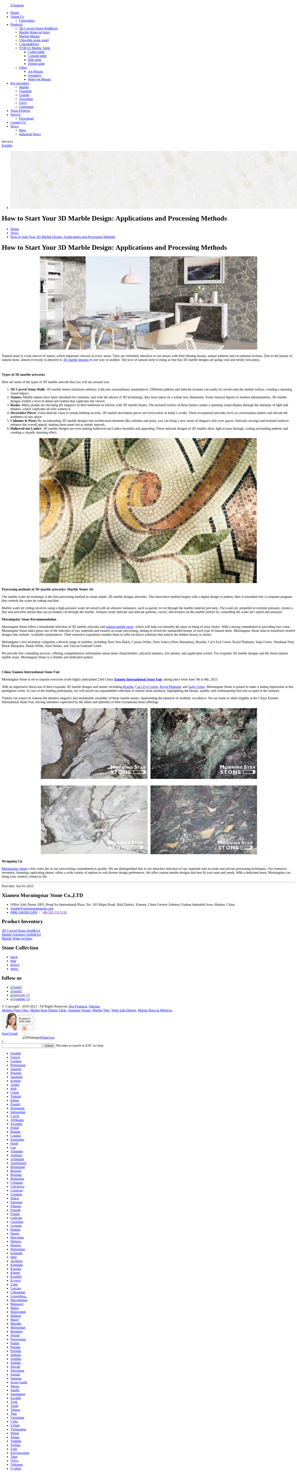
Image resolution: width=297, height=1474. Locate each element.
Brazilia (128, 687)
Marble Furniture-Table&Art (21, 934)
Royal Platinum (170, 687)
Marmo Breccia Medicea (155, 1010)
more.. (14, 969)
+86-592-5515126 (54, 912)
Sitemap (94, 1006)
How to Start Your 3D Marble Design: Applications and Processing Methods (62, 237)
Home (14, 13)
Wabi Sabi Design (123, 1010)
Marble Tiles (101, 1010)
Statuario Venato (79, 1010)
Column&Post (29, 44)
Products (16, 24)
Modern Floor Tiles (15, 1010)
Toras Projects (20, 110)
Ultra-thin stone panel (34, 40)
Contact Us (18, 122)
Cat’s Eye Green (146, 687)
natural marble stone (119, 627)
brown (14, 965)
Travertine (26, 99)
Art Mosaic (35, 71)
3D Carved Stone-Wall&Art (38, 28)
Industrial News (30, 134)
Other (23, 67)
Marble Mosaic (29, 36)
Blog (22, 130)
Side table (34, 60)
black (14, 957)
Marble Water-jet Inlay (34, 32)
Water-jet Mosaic (39, 79)
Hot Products (78, 1006)
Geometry (35, 75)
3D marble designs (76, 360)
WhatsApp (47, 1037)
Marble (24, 87)
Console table (37, 56)
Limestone (26, 107)
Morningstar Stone (14, 868)
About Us (17, 16)
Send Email (10, 1033)
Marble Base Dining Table (48, 1010)
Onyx (23, 103)
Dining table (36, 63)
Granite (24, 95)
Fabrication (27, 20)
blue (13, 961)
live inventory (19, 83)
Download (26, 118)
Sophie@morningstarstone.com (31, 908)
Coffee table (36, 52)
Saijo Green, (197, 687)
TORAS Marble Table (34, 48)
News (14, 126)
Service (15, 114)
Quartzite (25, 91)
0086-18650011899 (23, 912)
